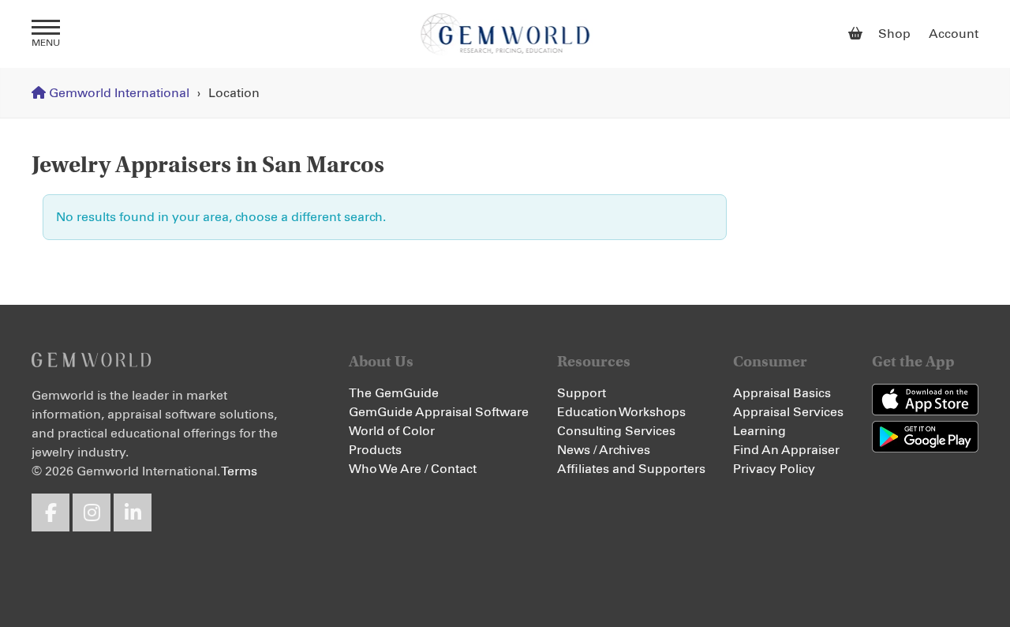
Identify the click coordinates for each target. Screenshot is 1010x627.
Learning (759, 431)
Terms (239, 471)
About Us (381, 361)
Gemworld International (505, 34)
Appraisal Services (788, 412)
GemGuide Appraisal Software (439, 412)
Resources (593, 361)
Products (375, 450)
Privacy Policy (774, 469)
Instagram (91, 512)
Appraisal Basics (782, 393)
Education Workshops (621, 412)
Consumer (770, 361)
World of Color (392, 431)
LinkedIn (133, 512)
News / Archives (603, 450)
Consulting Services (616, 431)
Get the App (913, 361)
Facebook (50, 512)
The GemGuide (394, 393)
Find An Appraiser (786, 450)
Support (581, 393)
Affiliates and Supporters (631, 469)
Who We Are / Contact (413, 469)
